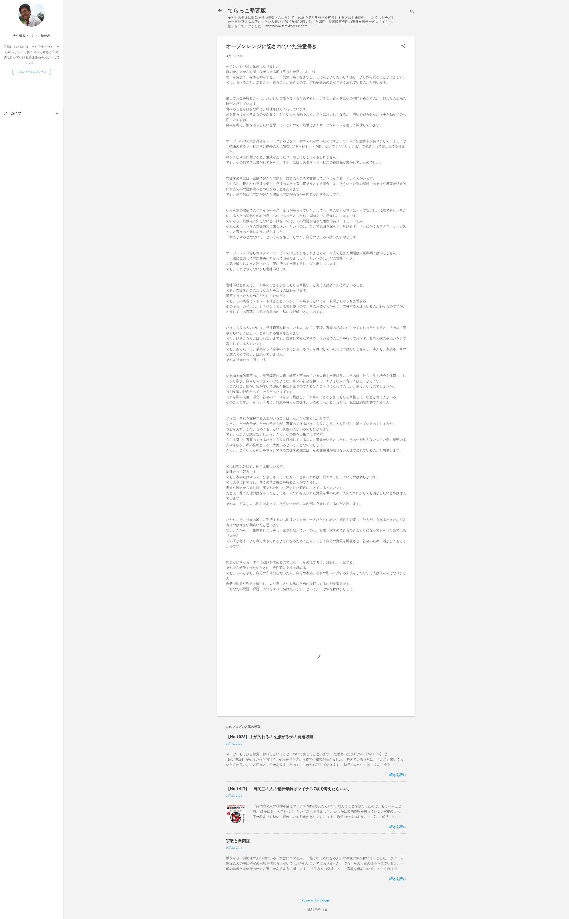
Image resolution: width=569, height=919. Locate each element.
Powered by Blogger (316, 900)
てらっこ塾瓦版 (247, 11)
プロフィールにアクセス (31, 71)
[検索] (412, 12)
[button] (403, 46)
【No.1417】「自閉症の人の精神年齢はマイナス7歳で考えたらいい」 (289, 788)
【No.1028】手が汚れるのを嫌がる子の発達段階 (269, 736)
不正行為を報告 (316, 909)
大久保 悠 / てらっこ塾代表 (31, 36)
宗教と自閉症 (238, 840)
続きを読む (397, 775)
